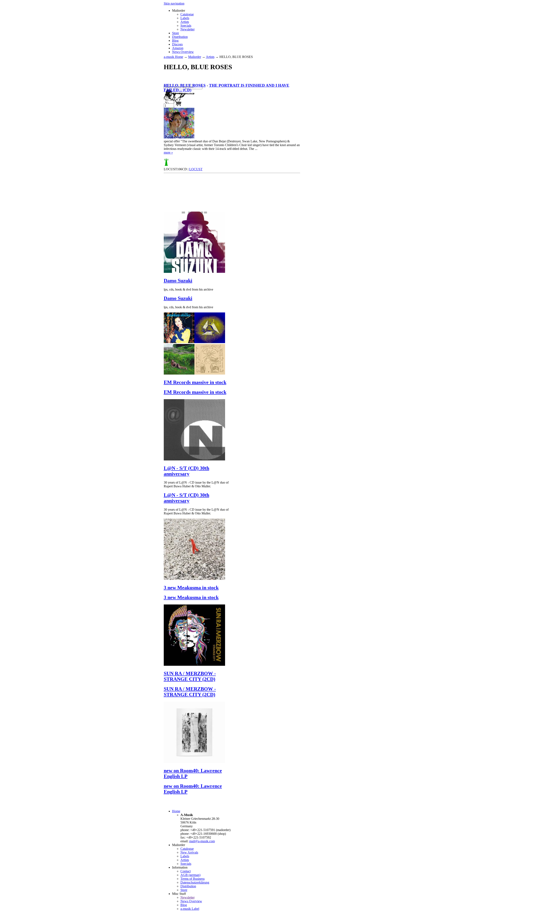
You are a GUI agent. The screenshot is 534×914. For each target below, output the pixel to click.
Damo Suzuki (178, 280)
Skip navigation (174, 3)
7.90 (167, 98)
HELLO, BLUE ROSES (185, 85)
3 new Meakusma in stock (191, 587)
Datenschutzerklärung (194, 882)
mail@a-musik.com (202, 841)
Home (176, 811)
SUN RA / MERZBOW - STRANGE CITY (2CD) (190, 676)
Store (175, 33)
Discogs (177, 44)
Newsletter (187, 29)
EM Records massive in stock (195, 382)
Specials (185, 25)
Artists (184, 22)
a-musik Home (173, 57)
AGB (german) (190, 875)
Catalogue (187, 14)
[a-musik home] (224, 83)
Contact (185, 871)
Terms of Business (192, 878)
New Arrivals (189, 852)
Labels (184, 18)
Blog (175, 40)
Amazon (177, 48)
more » (168, 152)
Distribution (180, 37)
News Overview (183, 52)
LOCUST (196, 169)
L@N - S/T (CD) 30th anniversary (186, 470)
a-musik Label (189, 908)
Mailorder (194, 57)
